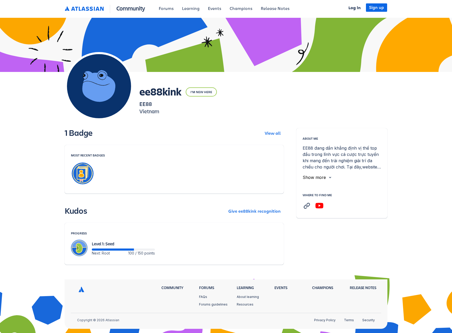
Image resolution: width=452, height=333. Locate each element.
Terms (349, 320)
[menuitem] (166, 8)
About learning (248, 297)
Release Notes (275, 8)
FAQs (203, 297)
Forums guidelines (213, 304)
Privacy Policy (325, 320)
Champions (241, 8)
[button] (106, 8)
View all (273, 133)
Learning (191, 8)
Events (214, 8)
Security (368, 320)
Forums (166, 8)
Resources (245, 304)
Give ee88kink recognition (254, 211)
